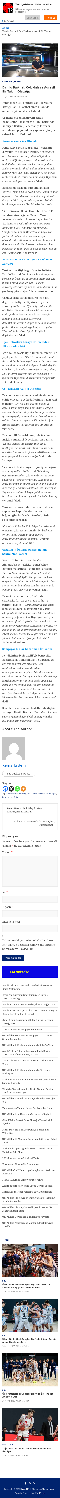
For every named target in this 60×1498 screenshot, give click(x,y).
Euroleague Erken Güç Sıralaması (20, 1164)
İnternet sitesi (11, 921)
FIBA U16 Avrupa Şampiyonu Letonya (22, 1029)
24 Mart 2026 (8, 1455)
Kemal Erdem (21, 96)
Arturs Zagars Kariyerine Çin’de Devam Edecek (27, 1185)
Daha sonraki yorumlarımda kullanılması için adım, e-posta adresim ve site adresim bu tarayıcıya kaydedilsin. (28, 944)
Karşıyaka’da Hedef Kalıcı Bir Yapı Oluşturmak (27, 1191)
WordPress (40, 1493)
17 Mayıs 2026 (8, 1291)
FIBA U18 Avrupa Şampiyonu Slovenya (22, 1179)
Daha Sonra (32, 17)
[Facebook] (5, 789)
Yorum (7, 852)
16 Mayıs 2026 (8, 1346)
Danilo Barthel (38, 793)
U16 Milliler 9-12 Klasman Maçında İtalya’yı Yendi (28, 1045)
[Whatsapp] (17, 789)
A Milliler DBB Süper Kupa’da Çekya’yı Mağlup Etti (28, 1004)
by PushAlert (9, 21)
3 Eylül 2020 (7, 96)
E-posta (8, 906)
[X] (11, 789)
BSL (29, 793)
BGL (7, 1240)
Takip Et (50, 17)
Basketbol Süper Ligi (17, 793)
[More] (23, 789)
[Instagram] (30, 1483)
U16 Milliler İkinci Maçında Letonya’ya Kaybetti (27, 1114)
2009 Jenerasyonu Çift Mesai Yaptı (20, 1158)
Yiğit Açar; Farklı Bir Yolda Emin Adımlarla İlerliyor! (26, 1450)
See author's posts (18, 773)
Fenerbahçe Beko (11, 81)
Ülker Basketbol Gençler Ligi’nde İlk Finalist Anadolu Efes (27, 1395)
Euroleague (51, 793)
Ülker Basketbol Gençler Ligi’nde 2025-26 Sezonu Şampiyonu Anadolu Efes (26, 1286)
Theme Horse (48, 1489)
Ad (5, 892)
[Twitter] (34, 1483)
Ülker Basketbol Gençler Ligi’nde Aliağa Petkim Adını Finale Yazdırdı (29, 1340)
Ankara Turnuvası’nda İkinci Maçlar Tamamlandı (33, 823)
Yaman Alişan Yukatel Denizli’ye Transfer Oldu (27, 1108)
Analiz (5, 1444)
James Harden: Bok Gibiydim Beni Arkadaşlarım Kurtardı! (25, 810)
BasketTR (24, 1489)
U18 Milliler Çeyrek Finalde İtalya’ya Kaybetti (25, 1216)
